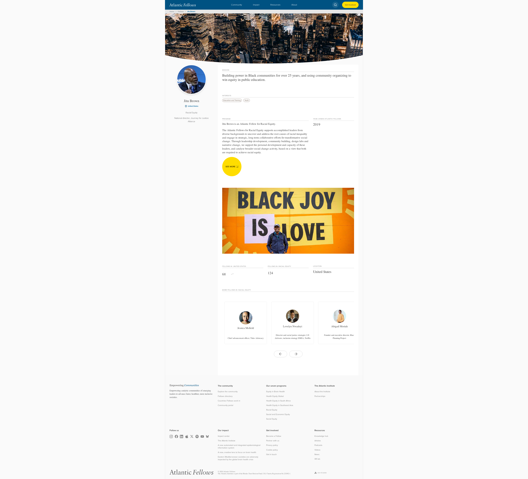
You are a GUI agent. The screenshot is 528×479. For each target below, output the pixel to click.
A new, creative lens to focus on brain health (237, 452)
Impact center (224, 436)
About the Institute (322, 391)
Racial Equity (271, 410)
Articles (317, 440)
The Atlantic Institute (226, 440)
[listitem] (245, 323)
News (316, 454)
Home (172, 11)
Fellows (181, 11)
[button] (237, 5)
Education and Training (232, 100)
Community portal (225, 405)
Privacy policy (272, 445)
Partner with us (272, 440)
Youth (246, 100)
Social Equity (271, 419)
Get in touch (271, 454)
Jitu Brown (191, 11)
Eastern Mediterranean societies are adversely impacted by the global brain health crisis (238, 458)
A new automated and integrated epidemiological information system (239, 446)
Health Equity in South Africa (278, 400)
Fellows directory (225, 396)
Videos (317, 450)
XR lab (317, 459)
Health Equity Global (275, 396)
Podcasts (318, 445)
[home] (182, 4)
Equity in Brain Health (275, 391)
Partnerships (319, 396)
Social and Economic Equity (278, 414)
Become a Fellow (273, 436)
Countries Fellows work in (229, 400)
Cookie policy (272, 450)
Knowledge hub (321, 436)
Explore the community (228, 391)
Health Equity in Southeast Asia (279, 405)
